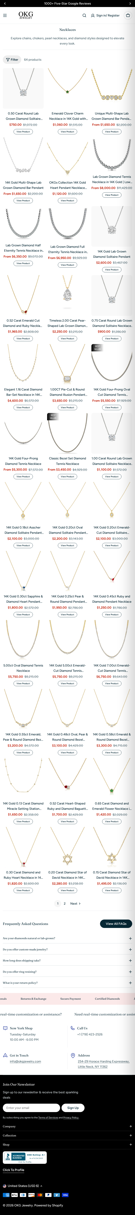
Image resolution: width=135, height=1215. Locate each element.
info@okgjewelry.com (25, 1061)
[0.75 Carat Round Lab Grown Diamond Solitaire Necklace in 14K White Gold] (111, 295)
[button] (5, 3)
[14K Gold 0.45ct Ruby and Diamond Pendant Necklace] (111, 571)
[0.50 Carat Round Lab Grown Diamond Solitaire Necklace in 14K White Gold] (23, 88)
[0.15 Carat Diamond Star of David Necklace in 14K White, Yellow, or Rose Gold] (111, 847)
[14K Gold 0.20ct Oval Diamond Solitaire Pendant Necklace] (67, 502)
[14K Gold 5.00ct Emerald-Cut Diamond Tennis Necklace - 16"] (67, 640)
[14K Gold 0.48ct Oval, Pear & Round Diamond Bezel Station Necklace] (67, 709)
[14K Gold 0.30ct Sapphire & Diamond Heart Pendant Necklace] (23, 571)
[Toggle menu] (5, 15)
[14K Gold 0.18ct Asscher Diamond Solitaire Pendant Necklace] (23, 502)
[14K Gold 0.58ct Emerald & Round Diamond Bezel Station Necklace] (111, 709)
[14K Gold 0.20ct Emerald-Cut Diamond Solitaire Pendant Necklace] (111, 502)
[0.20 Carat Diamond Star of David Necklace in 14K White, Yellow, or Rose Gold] (67, 847)
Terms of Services (48, 1117)
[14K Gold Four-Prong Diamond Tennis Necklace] (23, 433)
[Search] (84, 15)
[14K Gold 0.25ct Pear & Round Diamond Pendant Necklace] (67, 571)
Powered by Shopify (48, 1205)
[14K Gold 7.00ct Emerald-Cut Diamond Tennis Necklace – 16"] (111, 640)
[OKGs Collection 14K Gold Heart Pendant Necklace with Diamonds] (67, 157)
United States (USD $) (23, 1186)
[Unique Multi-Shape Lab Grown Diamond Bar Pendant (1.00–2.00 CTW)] (111, 88)
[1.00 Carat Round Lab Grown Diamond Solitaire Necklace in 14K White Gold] (111, 433)
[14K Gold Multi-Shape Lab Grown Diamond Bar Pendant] (23, 157)
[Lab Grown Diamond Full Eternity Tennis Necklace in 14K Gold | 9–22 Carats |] (67, 224)
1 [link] (57, 904)
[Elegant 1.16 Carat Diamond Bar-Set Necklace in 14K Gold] (23, 364)
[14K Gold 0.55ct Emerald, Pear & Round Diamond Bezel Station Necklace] (23, 709)
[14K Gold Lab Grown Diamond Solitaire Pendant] (111, 226)
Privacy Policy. (71, 1117)
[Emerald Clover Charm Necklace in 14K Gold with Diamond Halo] (67, 88)
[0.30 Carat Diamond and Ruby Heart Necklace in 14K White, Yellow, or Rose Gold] (23, 847)
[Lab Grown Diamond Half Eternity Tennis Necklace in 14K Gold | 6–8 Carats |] (23, 223)
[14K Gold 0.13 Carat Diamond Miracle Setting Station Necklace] (23, 778)
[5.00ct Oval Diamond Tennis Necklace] (23, 640)
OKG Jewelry (23, 1205)
